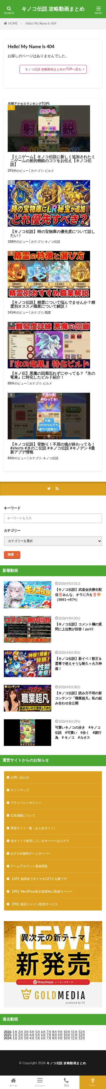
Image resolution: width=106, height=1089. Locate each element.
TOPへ (93, 1085)
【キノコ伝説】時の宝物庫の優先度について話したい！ (52, 234)
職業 (48, 312)
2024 (7, 1038)
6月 (43, 1032)
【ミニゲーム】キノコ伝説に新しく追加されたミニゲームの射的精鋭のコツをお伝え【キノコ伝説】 (52, 161)
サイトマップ (20, 790)
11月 (74, 1035)
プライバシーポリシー (26, 802)
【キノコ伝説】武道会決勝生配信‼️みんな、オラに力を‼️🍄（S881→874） (78, 595)
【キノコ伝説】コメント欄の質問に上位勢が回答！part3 (78, 627)
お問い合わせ (20, 777)
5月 (37, 1032)
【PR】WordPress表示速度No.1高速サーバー (42, 891)
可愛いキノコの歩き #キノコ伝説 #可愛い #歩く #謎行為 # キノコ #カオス (78, 732)
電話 (66, 1085)
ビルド (49, 170)
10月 (67, 1035)
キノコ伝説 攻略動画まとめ (53, 9)
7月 (49, 1032)
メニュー (40, 1085)
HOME (13, 23)
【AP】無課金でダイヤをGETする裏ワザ (39, 878)
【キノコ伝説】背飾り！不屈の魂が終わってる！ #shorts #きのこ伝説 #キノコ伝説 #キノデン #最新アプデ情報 (52, 448)
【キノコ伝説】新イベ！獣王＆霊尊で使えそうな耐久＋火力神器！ (78, 664)
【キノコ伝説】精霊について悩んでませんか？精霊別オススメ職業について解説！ (52, 304)
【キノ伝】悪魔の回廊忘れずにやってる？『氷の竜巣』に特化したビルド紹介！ (52, 375)
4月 (32, 1032)
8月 (54, 1032)
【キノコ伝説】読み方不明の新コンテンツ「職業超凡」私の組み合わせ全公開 (78, 698)
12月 (81, 1035)
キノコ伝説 (52, 241)
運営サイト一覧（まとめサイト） (34, 828)
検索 (11, 554)
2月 (20, 1032)
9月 (60, 1035)
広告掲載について (23, 815)
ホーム (13, 1085)
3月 (26, 1032)
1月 (15, 1032)
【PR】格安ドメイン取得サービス (34, 904)
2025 (7, 1035)
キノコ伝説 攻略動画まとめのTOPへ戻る (53, 69)
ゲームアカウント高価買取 (29, 866)
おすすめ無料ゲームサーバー (31, 853)
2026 (7, 1032)
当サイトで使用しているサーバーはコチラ (40, 840)
